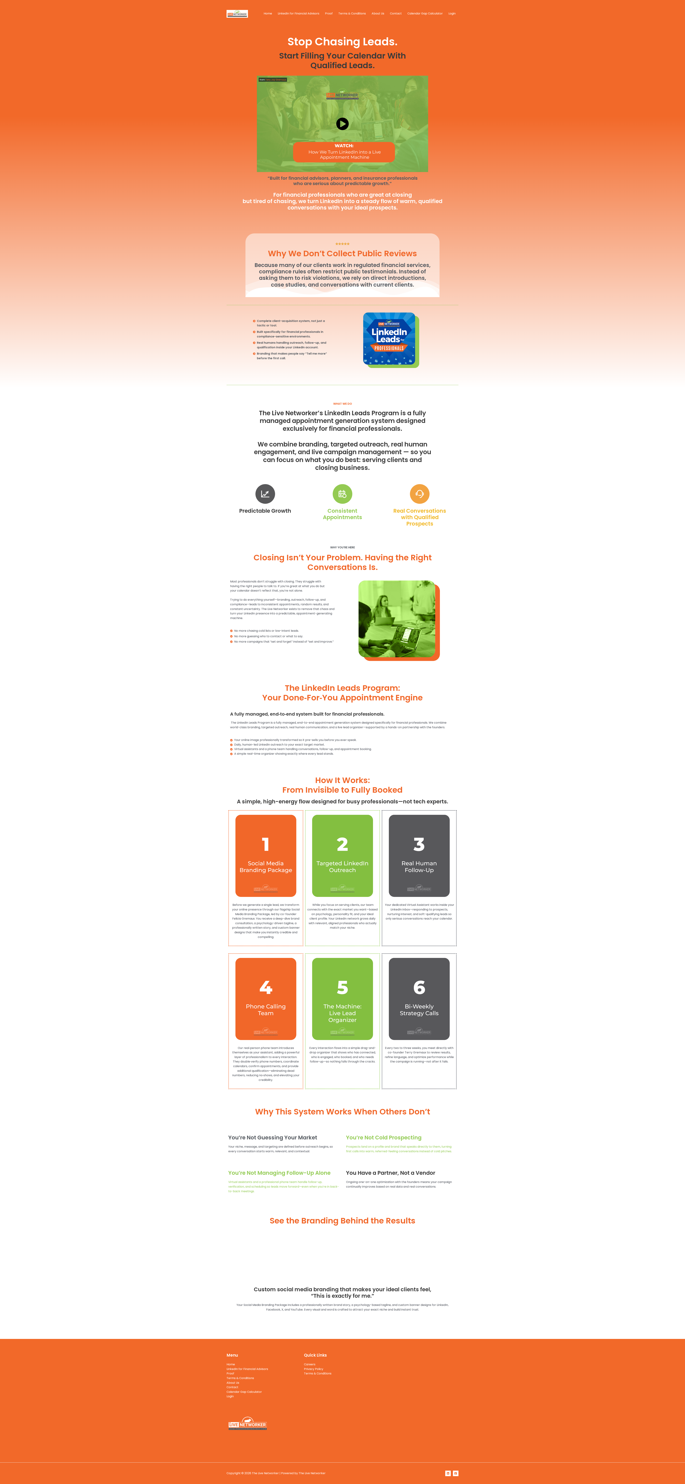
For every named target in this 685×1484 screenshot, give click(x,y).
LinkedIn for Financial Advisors (298, 13)
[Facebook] (455, 1473)
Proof (329, 13)
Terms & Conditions (352, 13)
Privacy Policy (313, 1369)
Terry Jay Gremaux (275, 79)
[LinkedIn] (448, 1473)
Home (268, 13)
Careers (309, 1364)
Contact (396, 13)
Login (452, 13)
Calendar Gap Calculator (425, 13)
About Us (378, 13)
